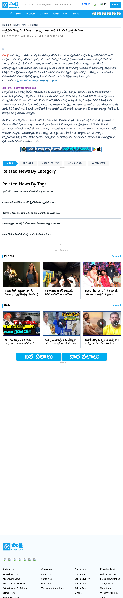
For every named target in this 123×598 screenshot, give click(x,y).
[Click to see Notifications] (95, 5)
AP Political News (11, 574)
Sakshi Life (80, 584)
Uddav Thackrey (50, 163)
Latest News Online (110, 579)
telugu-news (20, 25)
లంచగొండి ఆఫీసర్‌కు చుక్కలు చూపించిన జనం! (57, 234)
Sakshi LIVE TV (82, 579)
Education (80, 574)
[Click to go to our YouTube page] (114, 13)
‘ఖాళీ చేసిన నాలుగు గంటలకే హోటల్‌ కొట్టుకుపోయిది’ (59, 191)
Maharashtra (98, 163)
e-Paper (78, 593)
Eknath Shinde (75, 163)
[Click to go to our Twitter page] (104, 13)
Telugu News (107, 584)
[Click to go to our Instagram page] (109, 13)
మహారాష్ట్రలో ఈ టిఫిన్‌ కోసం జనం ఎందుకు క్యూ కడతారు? (59, 223)
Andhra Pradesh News (14, 584)
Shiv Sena (28, 163)
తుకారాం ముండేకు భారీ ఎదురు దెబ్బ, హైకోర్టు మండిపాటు (56, 213)
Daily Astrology (108, 574)
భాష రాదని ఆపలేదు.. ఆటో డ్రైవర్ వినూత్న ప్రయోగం (60, 202)
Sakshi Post (80, 588)
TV (105, 4)
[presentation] (6, 274)
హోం (10, 13)
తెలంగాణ (44, 14)
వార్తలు (19, 14)
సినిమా (56, 14)
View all (116, 256)
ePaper (86, 4)
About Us (46, 574)
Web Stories (106, 588)
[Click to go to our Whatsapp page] (99, 13)
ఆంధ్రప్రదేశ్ (30, 14)
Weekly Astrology (109, 593)
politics (34, 25)
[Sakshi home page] (13, 547)
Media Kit (46, 584)
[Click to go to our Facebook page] (94, 13)
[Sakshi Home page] (10, 5)
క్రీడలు (65, 14)
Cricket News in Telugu (15, 588)
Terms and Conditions (52, 588)
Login (115, 4)
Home (5, 25)
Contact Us (46, 579)
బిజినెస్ (76, 14)
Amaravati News (11, 579)
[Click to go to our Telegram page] (30, 559)
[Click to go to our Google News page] (119, 13)
